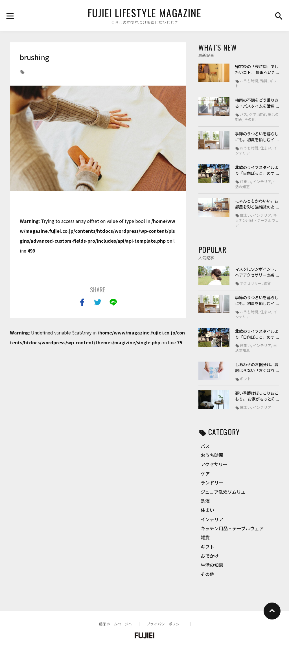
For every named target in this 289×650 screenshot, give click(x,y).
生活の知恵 (212, 565)
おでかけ (210, 555)
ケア (205, 473)
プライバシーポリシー (164, 624)
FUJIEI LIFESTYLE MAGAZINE (145, 12)
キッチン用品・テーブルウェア (232, 528)
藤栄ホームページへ (115, 624)
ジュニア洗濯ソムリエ (223, 491)
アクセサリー (214, 464)
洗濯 (205, 500)
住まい (207, 509)
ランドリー (212, 482)
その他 (207, 574)
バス (205, 446)
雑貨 (205, 537)
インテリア (212, 519)
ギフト (207, 546)
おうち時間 (212, 455)
